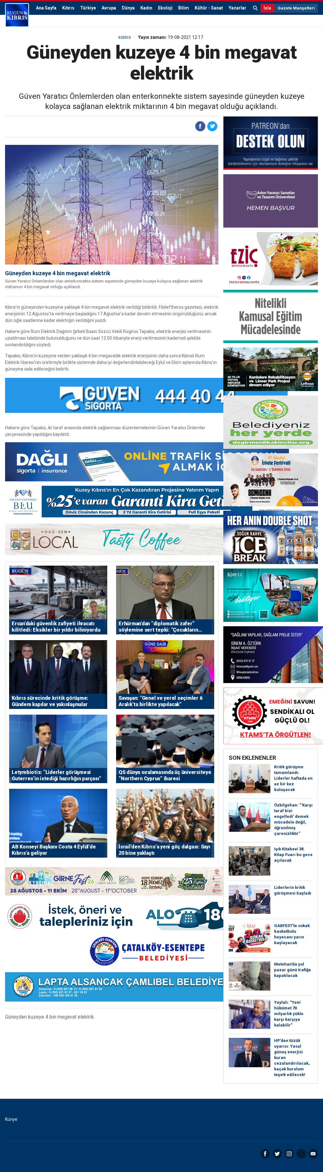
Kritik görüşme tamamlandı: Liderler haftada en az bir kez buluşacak (293, 778)
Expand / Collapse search (255, 8)
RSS (301, 1153)
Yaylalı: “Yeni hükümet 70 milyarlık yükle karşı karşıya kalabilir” (288, 1013)
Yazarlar (237, 7)
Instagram (289, 1153)
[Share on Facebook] (200, 126)
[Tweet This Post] (212, 126)
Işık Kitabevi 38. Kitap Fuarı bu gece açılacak (293, 855)
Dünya (128, 7)
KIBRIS (124, 37)
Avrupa (109, 7)
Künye (11, 1119)
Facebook (265, 1153)
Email (313, 1153)
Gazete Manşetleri (296, 8)
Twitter (277, 1153)
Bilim (183, 7)
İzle (267, 8)
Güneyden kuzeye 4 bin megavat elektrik (57, 273)
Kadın (146, 7)
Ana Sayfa (46, 7)
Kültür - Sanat (209, 7)
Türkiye (88, 7)
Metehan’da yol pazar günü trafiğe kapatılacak (292, 970)
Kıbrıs (68, 7)
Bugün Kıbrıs (17, 15)
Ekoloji (165, 7)
